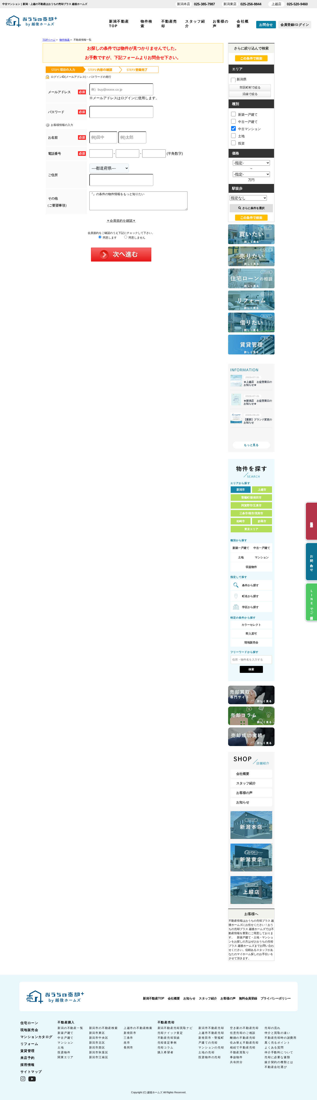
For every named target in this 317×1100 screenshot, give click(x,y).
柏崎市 (240, 521)
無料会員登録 (248, 998)
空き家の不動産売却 (244, 1028)
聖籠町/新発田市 (251, 497)
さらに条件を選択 (253, 208)
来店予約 (27, 1058)
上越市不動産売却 (211, 1033)
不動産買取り (239, 1052)
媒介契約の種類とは (279, 1062)
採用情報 (27, 1065)
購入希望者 (166, 1052)
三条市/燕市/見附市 (251, 513)
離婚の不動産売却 (243, 1037)
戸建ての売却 (208, 1042)
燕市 (127, 1042)
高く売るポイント (277, 1042)
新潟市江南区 (98, 1057)
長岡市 (128, 1047)
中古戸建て (66, 1037)
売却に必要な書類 (277, 1057)
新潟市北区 (97, 1042)
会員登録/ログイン (295, 24)
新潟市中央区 (98, 1037)
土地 (241, 136)
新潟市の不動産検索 (103, 1028)
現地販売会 (251, 642)
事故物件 (236, 1057)
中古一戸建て (248, 122)
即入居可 (251, 633)
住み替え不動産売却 (244, 1042)
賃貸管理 (27, 1051)
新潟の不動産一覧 (70, 1028)
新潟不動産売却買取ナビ (175, 1028)
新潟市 (240, 489)
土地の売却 (206, 1052)
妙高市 (262, 521)
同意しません (136, 237)
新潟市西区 (97, 1047)
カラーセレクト (251, 624)
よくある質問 (274, 1047)
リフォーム (29, 1044)
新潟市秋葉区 (98, 1052)
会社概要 (242, 774)
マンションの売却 (211, 1047)
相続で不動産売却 (243, 1047)
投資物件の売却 (209, 1057)
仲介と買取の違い (277, 1033)
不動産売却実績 (169, 1037)
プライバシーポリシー (276, 998)
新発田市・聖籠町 (211, 1037)
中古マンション (249, 129)
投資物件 (64, 1052)
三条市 (128, 1037)
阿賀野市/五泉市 (251, 505)
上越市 (262, 489)
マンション (262, 557)
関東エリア (66, 1057)
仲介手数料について (279, 1052)
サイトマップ (31, 1072)
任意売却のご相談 (243, 1033)
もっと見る (251, 445)
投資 (241, 143)
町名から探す (250, 596)
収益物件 (251, 567)
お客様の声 (244, 793)
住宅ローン (29, 1023)
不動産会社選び (276, 1067)
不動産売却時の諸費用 (281, 1037)
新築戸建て (66, 1033)
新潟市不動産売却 (211, 1028)
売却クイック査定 (170, 1033)
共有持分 (236, 1062)
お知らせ (242, 802)
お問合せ (266, 24)
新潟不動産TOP (153, 998)
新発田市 (130, 1033)
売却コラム (166, 1047)
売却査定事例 (167, 1042)
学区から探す (250, 607)
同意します (109, 237)
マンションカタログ (36, 1037)
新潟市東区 (97, 1033)
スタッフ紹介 (246, 783)
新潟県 (241, 79)
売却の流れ (273, 1028)
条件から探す (250, 585)
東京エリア (251, 529)
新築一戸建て (248, 114)
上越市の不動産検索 (138, 1028)
